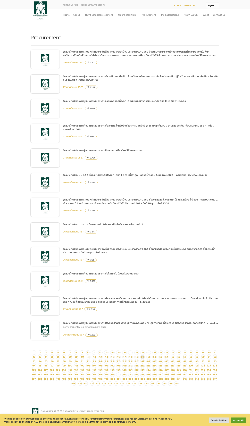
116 (166, 365)
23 (166, 352)
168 (106, 374)
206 (149, 379)
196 (88, 379)
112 (142, 365)
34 (46, 357)
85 (166, 361)
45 (112, 357)
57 (184, 357)
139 (118, 370)
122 (203, 365)
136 (100, 370)
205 (142, 379)
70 (76, 361)
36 (58, 357)
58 (190, 357)
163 (76, 374)
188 (40, 379)
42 (94, 357)
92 (208, 361)
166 (94, 374)
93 (215, 361)
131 (70, 370)
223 (104, 383)
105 (100, 365)
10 (88, 352)
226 (122, 383)
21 (155, 352)
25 (178, 352)
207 (155, 379)
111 (136, 365)
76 (112, 361)
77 (118, 361)
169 (112, 374)
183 (197, 374)
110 (130, 365)
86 (172, 361)
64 (39, 361)
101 (76, 365)
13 (106, 352)
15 (118, 352)
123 (209, 365)
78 (124, 361)
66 (52, 361)
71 (82, 361)
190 (52, 379)
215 (203, 379)
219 (80, 383)
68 (64, 361)
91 (203, 361)
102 (82, 365)
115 (160, 365)
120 (191, 365)
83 (154, 361)
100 (70, 365)
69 (70, 361)
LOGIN (177, 5)
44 (106, 357)
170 (118, 374)
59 (196, 357)
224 (110, 383)
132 (76, 370)
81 (142, 361)
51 (148, 357)
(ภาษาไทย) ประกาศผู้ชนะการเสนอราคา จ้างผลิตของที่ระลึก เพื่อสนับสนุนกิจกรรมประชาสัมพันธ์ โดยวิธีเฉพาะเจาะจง (124, 101)
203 (130, 379)
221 (92, 383)
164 (82, 374)
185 (209, 374)
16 (124, 352)
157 (40, 374)
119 (184, 365)
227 (128, 383)
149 (179, 370)
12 (100, 352)
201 (118, 379)
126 (40, 370)
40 (82, 357)
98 (58, 365)
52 (154, 357)
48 (130, 357)
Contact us (219, 15)
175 (149, 374)
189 (46, 379)
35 (52, 357)
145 (154, 370)
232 (158, 383)
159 (52, 374)
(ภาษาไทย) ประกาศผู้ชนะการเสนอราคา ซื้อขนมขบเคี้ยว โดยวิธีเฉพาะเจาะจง (103, 150)
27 (190, 352)
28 (196, 352)
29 (203, 352)
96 (45, 365)
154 (209, 370)
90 (196, 361)
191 (58, 379)
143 (142, 370)
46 (118, 357)
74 (100, 361)
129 (58, 370)
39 (76, 357)
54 (166, 357)
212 (185, 379)
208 (161, 379)
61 (209, 357)
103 (88, 365)
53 (160, 357)
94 (33, 365)
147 (167, 370)
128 (52, 370)
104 (94, 365)
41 (88, 357)
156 (34, 374)
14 (112, 352)
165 (88, 374)
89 (190, 361)
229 (140, 383)
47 (124, 357)
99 (64, 365)
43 (100, 357)
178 (167, 374)
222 (98, 383)
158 (46, 374)
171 (124, 374)
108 (118, 365)
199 (106, 379)
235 (176, 383)
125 (34, 370)
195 (82, 379)
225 (116, 383)
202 (124, 379)
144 (149, 370)
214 (197, 379)
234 (170, 383)
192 (64, 379)
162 (70, 374)
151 (190, 370)
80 (136, 361)
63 (33, 361)
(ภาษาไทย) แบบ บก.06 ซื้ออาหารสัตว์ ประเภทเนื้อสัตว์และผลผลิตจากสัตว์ (103, 224)
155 (215, 370)
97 (52, 365)
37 (64, 357)
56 (178, 357)
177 (161, 374)
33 (40, 357)
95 (39, 365)
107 (112, 365)
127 (46, 370)
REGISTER (189, 5)
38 (70, 357)
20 (148, 352)
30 (209, 352)
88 (184, 361)
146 (161, 370)
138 (112, 370)
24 (172, 352)
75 (106, 361)
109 (124, 365)
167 (100, 374)
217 (215, 379)
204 (137, 379)
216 (209, 379)
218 (74, 383)
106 (106, 365)
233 (164, 383)
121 (196, 365)
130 (64, 370)
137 (106, 370)
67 (58, 361)
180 (179, 374)
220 (86, 383)
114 (154, 365)
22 (160, 352)
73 (94, 361)
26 (184, 352)
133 (82, 370)
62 (215, 357)
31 (215, 352)
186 (215, 374)
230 (146, 383)
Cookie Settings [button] (219, 420)
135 (94, 370)
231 (152, 383)
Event (206, 15)
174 (143, 374)
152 (197, 370)
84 (160, 361)
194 (76, 379)
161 (64, 374)
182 (191, 374)
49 (136, 357)
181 (184, 374)
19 (142, 352)
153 (203, 370)
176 (155, 374)
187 (34, 379)
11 (94, 352)
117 (172, 365)
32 (33, 357)
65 (46, 361)
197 (94, 379)
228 (134, 383)
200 (112, 379)
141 (130, 370)
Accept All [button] (238, 420)
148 (173, 370)
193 (70, 379)
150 (185, 370)
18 (136, 352)
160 (58, 374)
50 (142, 357)
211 (178, 379)
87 (178, 361)
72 (88, 361)
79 (130, 361)
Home (66, 15)
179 (173, 374)
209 (167, 379)
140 (124, 370)
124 (215, 365)
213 (191, 379)
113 (148, 365)
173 (136, 374)
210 (173, 379)
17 (130, 352)
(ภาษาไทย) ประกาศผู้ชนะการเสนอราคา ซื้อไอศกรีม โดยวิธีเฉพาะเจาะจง (101, 273)
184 (203, 374)
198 (100, 379)
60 (203, 357)
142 (136, 370)
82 (148, 361)
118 (178, 365)
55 (172, 357)
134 (88, 370)
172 (130, 374)
